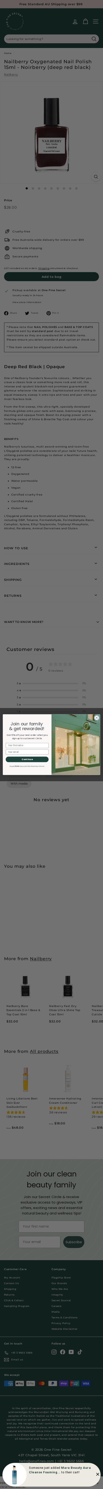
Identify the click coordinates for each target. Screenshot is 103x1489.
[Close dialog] (96, 717)
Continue (27, 759)
